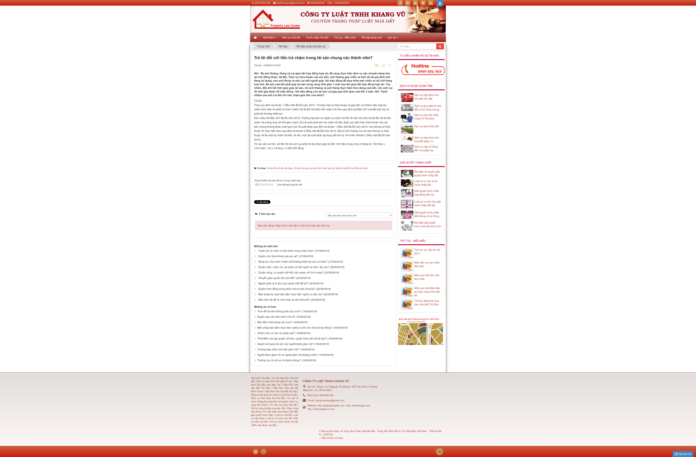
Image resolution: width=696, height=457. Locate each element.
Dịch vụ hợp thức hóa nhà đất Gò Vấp (426, 96)
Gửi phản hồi (685, 453)
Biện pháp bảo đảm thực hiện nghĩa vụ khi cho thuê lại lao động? (294, 327)
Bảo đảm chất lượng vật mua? (274, 322)
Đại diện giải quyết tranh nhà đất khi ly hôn (427, 224)
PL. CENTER (326, 434)
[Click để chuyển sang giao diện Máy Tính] (263, 451)
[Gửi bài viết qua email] (377, 65)
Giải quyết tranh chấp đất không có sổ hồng (426, 214)
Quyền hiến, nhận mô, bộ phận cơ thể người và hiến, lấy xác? (293, 267)
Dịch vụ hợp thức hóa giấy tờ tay (274, 381)
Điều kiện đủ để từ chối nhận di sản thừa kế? (284, 299)
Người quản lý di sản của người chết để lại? (283, 283)
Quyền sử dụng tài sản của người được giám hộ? (285, 344)
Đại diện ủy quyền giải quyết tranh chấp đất (427, 173)
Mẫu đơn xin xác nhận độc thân (427, 264)
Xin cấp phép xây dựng (275, 411)
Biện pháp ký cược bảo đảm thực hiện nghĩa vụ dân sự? (290, 294)
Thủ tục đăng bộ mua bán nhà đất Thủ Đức (426, 302)
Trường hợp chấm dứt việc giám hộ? (278, 349)
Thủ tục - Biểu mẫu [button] (345, 37)
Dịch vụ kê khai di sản (286, 394)
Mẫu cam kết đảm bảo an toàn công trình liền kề (427, 291)
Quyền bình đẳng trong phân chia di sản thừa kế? (286, 289)
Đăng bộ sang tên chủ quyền (273, 401)
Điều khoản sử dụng (332, 437)
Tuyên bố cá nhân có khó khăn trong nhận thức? (286, 250)
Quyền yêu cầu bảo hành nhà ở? (276, 316)
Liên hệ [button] (392, 37)
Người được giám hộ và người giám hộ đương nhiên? (287, 355)
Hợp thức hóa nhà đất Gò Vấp (281, 391)
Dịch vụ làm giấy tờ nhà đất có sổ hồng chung (427, 107)
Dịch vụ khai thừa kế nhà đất (267, 398)
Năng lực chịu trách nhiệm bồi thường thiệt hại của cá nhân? (293, 261)
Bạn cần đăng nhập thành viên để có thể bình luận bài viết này (294, 225)
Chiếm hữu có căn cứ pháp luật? (276, 333)
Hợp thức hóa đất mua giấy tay (274, 382)
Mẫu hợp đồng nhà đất (264, 425)
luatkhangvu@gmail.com (290, 3)
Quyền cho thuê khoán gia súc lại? (278, 256)
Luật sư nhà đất (282, 415)
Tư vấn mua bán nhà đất (284, 404)
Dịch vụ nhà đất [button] (291, 37)
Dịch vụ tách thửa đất (426, 126)
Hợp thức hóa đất (260, 378)
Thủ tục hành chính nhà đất (283, 421)
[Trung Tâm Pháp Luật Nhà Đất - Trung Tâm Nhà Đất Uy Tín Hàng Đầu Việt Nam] (276, 19)
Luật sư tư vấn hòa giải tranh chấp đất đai (427, 203)
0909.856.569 (263, 3)
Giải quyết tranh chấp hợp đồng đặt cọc (426, 192)
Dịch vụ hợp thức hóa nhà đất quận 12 (426, 139)
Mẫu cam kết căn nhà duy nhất (426, 277)
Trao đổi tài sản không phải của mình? (279, 311)
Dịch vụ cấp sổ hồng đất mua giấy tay (426, 148)
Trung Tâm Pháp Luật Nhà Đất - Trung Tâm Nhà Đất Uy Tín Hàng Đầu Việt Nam (385, 431)
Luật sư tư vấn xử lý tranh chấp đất (425, 182)
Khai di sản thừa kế (261, 394)
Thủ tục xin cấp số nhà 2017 (427, 251)
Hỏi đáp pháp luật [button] (371, 37)
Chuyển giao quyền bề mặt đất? (276, 278)
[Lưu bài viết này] (390, 65)
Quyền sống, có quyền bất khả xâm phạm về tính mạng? (291, 272)
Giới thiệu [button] (269, 37)
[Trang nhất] (255, 37)
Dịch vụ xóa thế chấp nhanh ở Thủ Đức (426, 116)
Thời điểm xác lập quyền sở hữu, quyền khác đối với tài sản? (292, 338)
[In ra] (384, 65)
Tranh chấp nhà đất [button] (317, 37)
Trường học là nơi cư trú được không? (279, 360)
